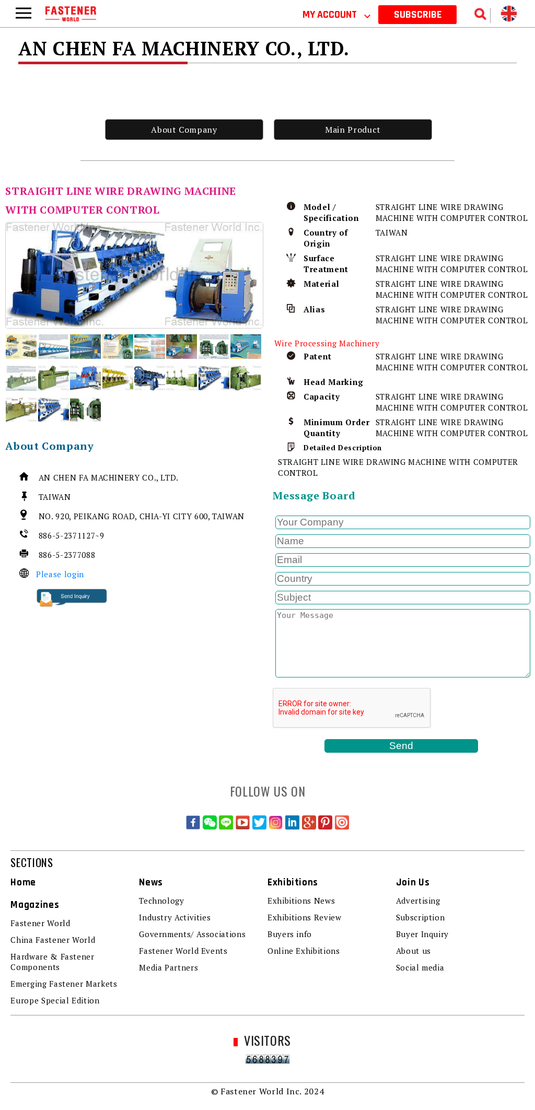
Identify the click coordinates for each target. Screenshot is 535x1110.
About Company (184, 129)
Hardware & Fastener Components (52, 961)
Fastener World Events (183, 950)
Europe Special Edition (54, 1000)
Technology (161, 900)
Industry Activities (175, 917)
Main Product (353, 129)
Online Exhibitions (304, 950)
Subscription (420, 917)
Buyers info (290, 934)
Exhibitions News (301, 900)
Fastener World (40, 923)
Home (23, 882)
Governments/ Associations (192, 934)
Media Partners (168, 967)
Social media (420, 967)
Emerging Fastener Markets (63, 983)
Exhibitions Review (305, 917)
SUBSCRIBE (417, 14)
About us (413, 950)
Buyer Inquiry (422, 934)
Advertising (418, 900)
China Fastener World (52, 939)
